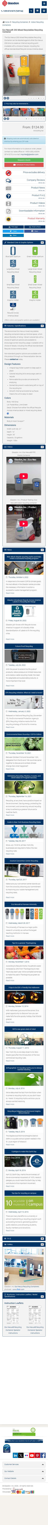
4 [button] (36, 98)
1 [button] (29, 98)
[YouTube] (31, 1455)
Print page (14, 227)
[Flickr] (26, 1455)
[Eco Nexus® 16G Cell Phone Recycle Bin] (33, 112)
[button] (44, 10)
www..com (18, 1289)
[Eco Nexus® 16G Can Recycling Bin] (24, 112)
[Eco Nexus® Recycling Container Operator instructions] (13, 1315)
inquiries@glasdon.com (29, 154)
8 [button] (43, 119)
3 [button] (33, 98)
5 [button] (38, 98)
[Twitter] (21, 1455)
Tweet (14, 231)
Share (36, 231)
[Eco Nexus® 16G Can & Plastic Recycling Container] (16, 112)
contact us (14, 359)
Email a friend (36, 227)
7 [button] (43, 98)
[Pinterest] (37, 1455)
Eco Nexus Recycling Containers (27, 1287)
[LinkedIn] (15, 1455)
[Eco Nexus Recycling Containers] (24, 1267)
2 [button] (31, 98)
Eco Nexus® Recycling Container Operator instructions (13, 1330)
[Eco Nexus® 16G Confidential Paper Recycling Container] (41, 112)
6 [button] (41, 98)
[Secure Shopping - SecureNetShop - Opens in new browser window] (17, 1489)
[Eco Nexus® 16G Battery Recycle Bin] (7, 112)
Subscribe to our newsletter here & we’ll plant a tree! (24, 1441)
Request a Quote (24, 160)
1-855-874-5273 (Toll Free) (13, 11)
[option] (24, 75)
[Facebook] (43, 1455)
